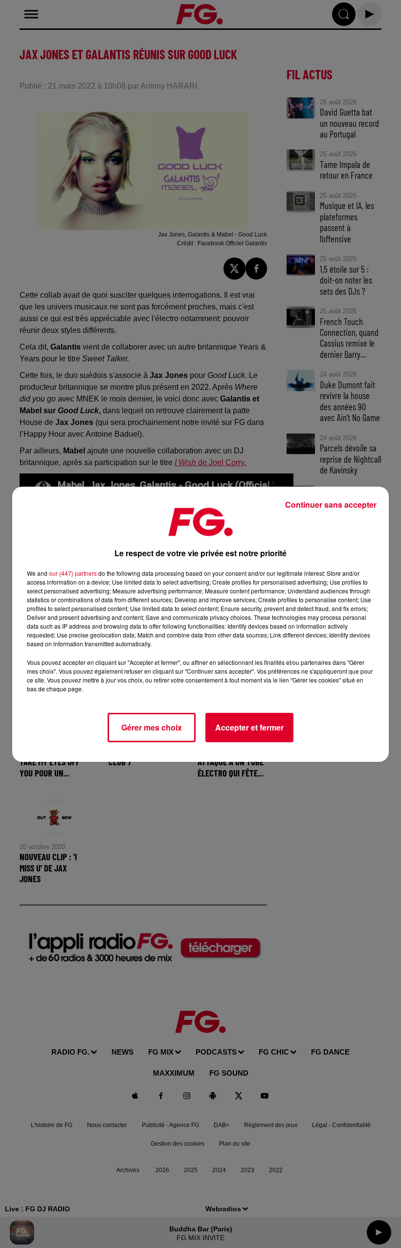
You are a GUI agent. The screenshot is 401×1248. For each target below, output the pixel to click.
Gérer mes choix (151, 727)
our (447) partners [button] (73, 573)
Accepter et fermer (249, 727)
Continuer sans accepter (331, 504)
